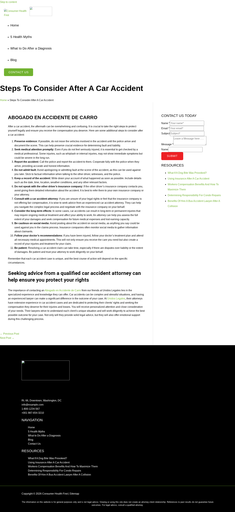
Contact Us (34, 443)
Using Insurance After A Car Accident (188, 178)
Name (165, 123)
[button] (18, 72)
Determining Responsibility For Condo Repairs (194, 195)
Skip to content (8, 2)
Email (165, 128)
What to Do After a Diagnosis (44, 435)
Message (167, 144)
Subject (165, 133)
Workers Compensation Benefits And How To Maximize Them (63, 466)
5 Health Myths (36, 431)
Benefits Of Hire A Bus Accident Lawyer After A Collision (59, 474)
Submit (172, 156)
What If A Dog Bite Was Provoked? (187, 172)
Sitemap (74, 493)
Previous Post (9, 333)
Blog (30, 439)
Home (3, 100)
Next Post (7, 338)
